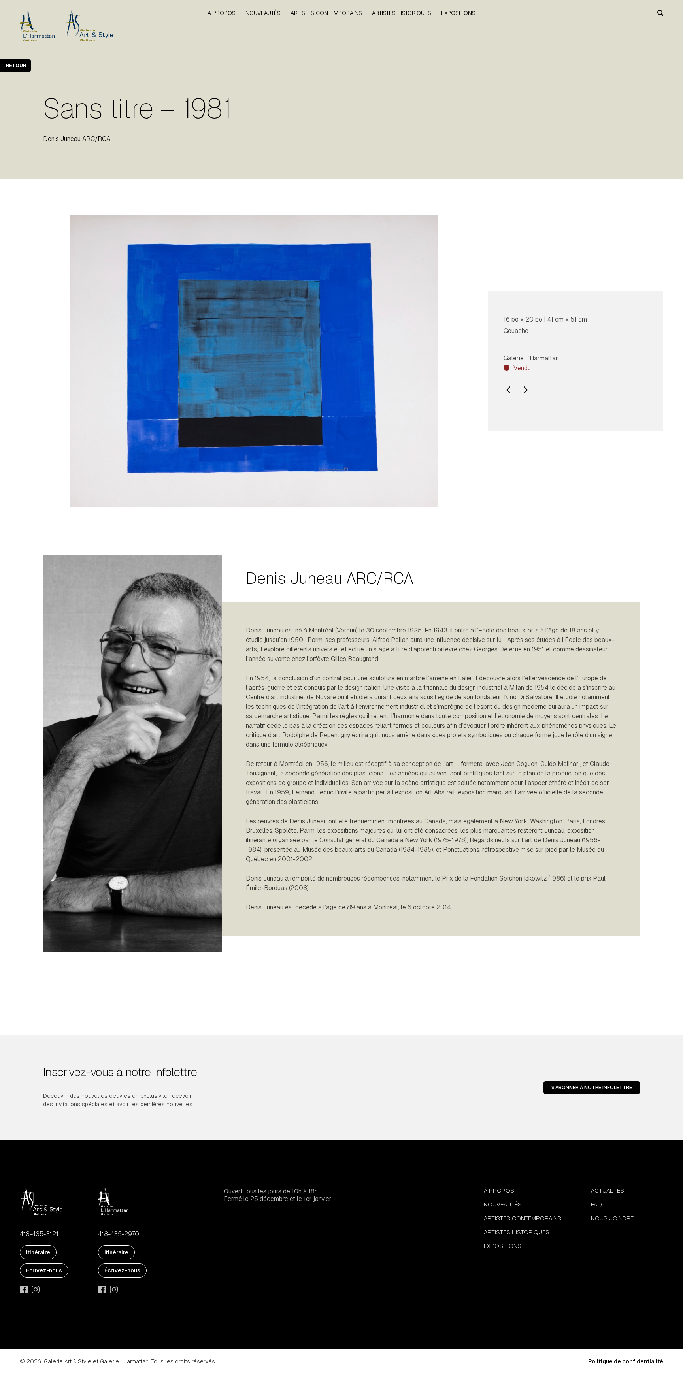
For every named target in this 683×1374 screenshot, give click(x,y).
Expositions (458, 13)
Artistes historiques (401, 13)
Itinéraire (38, 1252)
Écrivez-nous (44, 1270)
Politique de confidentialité (625, 1361)
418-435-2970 (118, 1234)
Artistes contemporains (326, 13)
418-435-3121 (39, 1234)
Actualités (607, 1190)
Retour (16, 65)
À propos (222, 13)
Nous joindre (612, 1218)
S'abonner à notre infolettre (591, 1087)
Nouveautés (263, 13)
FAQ (596, 1204)
